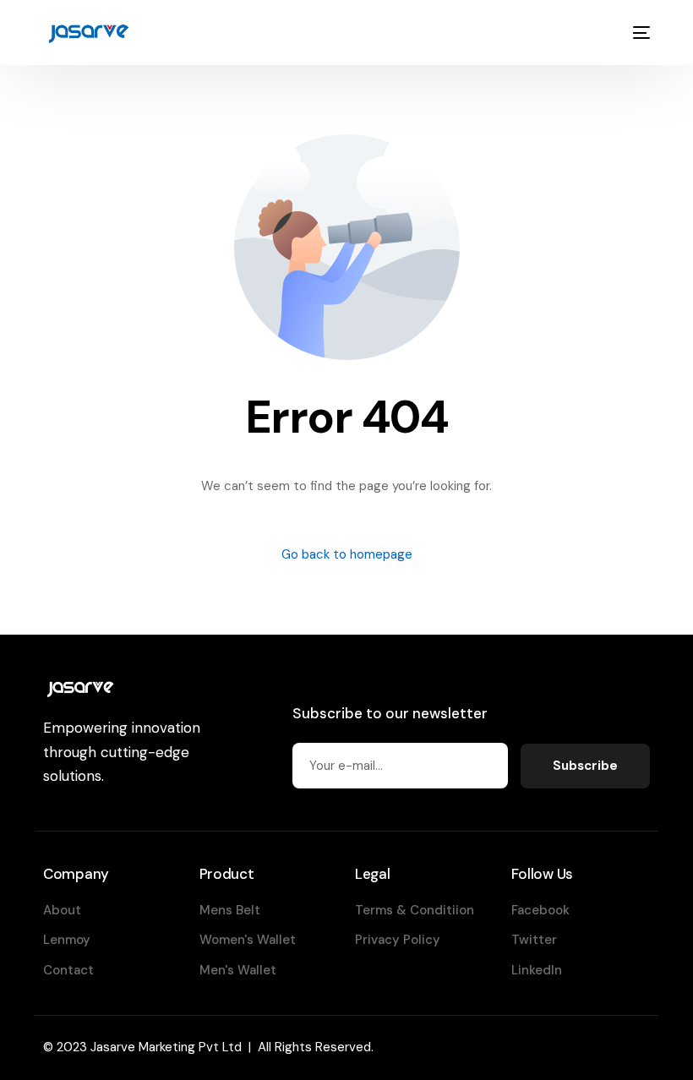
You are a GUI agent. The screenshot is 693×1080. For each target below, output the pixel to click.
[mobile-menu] (638, 32)
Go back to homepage (346, 554)
